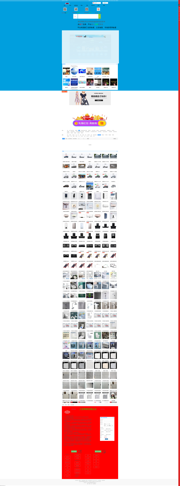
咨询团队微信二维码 (84, 480)
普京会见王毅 (74, 70)
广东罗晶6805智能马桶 (97, 281)
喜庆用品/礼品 (115, 131)
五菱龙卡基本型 (82, 161)
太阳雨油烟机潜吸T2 (98, 231)
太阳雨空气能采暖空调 (89, 211)
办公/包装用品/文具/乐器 (94, 131)
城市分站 (117, 0)
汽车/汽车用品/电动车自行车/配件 (80, 131)
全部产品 (63, 91)
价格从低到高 (74, 138)
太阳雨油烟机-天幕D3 (74, 241)
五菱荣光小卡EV (81, 191)
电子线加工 (98, 81)
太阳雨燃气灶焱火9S (113, 251)
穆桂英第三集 (114, 81)
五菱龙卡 (89, 161)
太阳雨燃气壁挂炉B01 (82, 231)
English (103, 0)
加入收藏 (93, 0)
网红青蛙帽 (113, 400)
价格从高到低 (70, 138)
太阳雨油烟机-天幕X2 (82, 241)
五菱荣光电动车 (89, 191)
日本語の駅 (108, 0)
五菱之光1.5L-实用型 (90, 171)
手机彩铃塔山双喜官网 (74, 81)
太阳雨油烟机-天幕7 (66, 241)
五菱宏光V (74, 191)
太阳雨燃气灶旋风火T (74, 251)
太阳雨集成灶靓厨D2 (105, 241)
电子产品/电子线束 (71, 130)
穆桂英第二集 (106, 81)
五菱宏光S (66, 191)
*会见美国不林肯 (90, 70)
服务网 (80, 480)
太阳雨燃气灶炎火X (66, 261)
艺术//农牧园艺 (99, 131)
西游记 (66, 70)
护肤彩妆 (97, 130)
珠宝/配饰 (113, 130)
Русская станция (113, 0)
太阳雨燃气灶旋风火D (97, 251)
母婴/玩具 (89, 130)
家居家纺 (68, 131)
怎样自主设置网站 (82, 81)
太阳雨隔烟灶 (90, 251)
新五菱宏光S (113, 181)
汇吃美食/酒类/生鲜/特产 (103, 130)
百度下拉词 (113, 271)
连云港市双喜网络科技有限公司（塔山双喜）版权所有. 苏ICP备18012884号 (90, 481)
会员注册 (66, 0)
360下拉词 (105, 271)
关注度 (66, 138)
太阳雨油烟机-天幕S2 (113, 231)
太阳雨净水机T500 (113, 201)
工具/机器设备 (110, 131)
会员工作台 (63, 0)
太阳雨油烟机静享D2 (105, 231)
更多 (117, 151)
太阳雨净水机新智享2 (66, 211)
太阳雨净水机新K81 (74, 211)
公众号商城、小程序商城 (101, 480)
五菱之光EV (113, 191)
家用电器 (76, 130)
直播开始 (66, 81)
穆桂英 (90, 81)
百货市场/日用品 (72, 131)
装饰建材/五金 (109, 130)
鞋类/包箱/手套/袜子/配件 (84, 130)
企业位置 (98, 0)
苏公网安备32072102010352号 (92, 480)
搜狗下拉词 (97, 271)
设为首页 (90, 0)
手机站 (101, 0)
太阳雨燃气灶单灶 (113, 241)
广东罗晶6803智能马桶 (66, 281)
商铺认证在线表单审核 (103, 417)
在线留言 (95, 0)
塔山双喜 (76, 480)
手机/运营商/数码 (87, 131)
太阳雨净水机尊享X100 (81, 211)
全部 (67, 130)
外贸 (98, 70)
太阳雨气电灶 (82, 251)
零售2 (63, 151)
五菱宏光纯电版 (105, 191)
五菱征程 (74, 171)
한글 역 (106, 0)
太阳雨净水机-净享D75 (97, 201)
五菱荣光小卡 (98, 171)
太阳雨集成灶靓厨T (97, 241)
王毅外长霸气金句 (82, 70)
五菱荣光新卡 (105, 171)
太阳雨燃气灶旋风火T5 (66, 251)
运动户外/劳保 (93, 130)
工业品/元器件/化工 (105, 131)
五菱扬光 (97, 191)
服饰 (79, 130)
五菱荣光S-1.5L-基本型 (66, 181)
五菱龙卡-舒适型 (74, 161)
